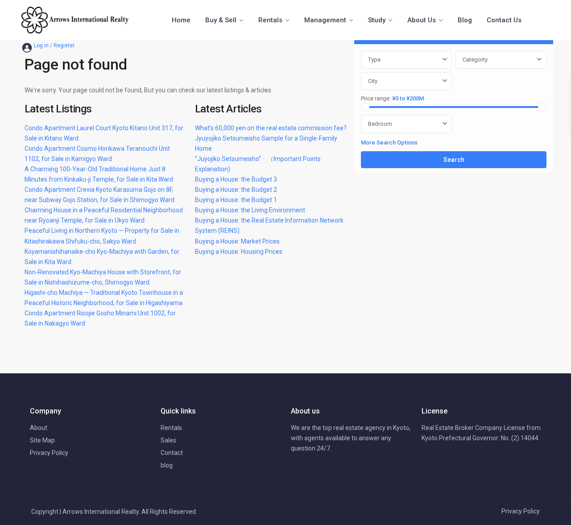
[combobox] (406, 60)
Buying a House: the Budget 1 (236, 199)
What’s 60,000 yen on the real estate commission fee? (271, 128)
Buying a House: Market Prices (237, 241)
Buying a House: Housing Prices (238, 251)
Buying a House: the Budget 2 (236, 189)
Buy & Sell (220, 20)
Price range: (376, 98)
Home (181, 20)
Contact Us (504, 20)
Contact (172, 452)
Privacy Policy (49, 452)
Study (376, 20)
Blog (465, 20)
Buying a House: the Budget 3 (236, 179)
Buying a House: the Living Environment (250, 210)
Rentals (270, 20)
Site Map (42, 440)
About (38, 427)
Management (325, 20)
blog (167, 465)
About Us (421, 20)
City (372, 81)
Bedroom (380, 123)
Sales (168, 440)
